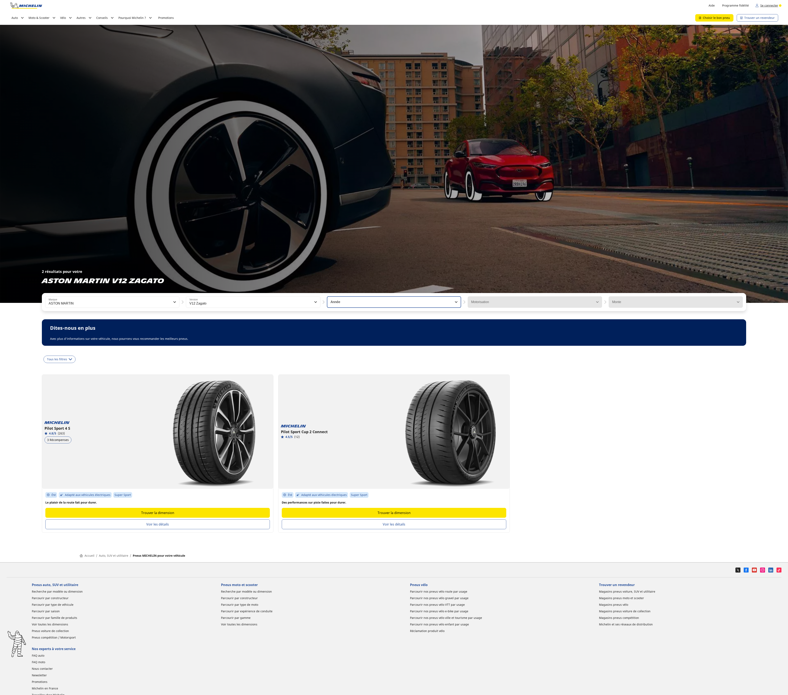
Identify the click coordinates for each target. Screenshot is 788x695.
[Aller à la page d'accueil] (26, 5)
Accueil (89, 556)
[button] (174, 302)
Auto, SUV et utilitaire (113, 556)
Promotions (166, 18)
